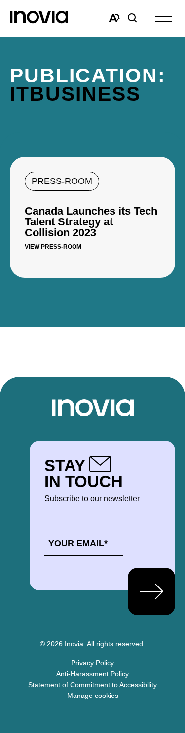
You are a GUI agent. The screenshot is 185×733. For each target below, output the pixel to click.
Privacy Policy (92, 663)
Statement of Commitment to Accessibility (92, 685)
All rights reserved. (116, 644)
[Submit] (151, 591)
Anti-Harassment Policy (92, 674)
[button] (163, 18)
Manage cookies (92, 695)
